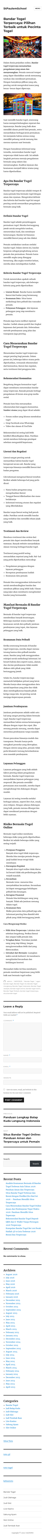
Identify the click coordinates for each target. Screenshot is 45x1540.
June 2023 (10, 1380)
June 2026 (10, 1281)
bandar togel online (17, 988)
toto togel (8, 1467)
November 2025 (13, 1303)
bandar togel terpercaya (29, 991)
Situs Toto (8, 1441)
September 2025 (13, 1310)
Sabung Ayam (12, 1424)
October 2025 (12, 1306)
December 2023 (13, 1377)
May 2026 (10, 1284)
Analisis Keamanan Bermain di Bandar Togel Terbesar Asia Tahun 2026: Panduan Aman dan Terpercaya (23, 1186)
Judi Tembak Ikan (14, 1418)
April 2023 (10, 1387)
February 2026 (12, 1294)
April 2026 (10, 1287)
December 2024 (13, 1339)
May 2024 (10, 1361)
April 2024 (10, 1364)
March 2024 (11, 1368)
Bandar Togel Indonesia (21, 986)
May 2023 (10, 1384)
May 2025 (10, 1323)
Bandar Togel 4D (20, 984)
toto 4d (6, 1454)
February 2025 (12, 1332)
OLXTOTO (29, 1533)
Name (6, 1055)
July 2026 (10, 1278)
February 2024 (12, 1371)
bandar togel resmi (33, 988)
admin (9, 981)
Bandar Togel (29, 981)
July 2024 (10, 1355)
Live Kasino (11, 1421)
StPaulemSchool (15, 8)
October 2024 (12, 1345)
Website (7, 1078)
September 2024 (13, 1348)
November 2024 (13, 1342)
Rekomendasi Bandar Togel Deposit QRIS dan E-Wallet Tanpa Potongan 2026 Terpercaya (22, 1221)
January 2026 (12, 1297)
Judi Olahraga (12, 1411)
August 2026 (11, 1274)
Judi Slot (10, 1415)
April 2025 (10, 1326)
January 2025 (12, 1335)
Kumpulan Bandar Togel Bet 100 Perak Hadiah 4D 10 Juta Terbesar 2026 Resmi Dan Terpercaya (23, 1231)
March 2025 (11, 1329)
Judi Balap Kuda (13, 1408)
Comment (8, 1021)
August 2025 (11, 1313)
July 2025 (10, 1316)
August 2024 (11, 1351)
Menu (37, 8)
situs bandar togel (10, 993)
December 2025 (13, 1300)
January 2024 (12, 1374)
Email (6, 1067)
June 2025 (10, 1319)
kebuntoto (8, 1481)
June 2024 (10, 1358)
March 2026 (11, 1290)
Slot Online (11, 1428)
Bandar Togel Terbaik (11, 991)
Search (6, 1159)
